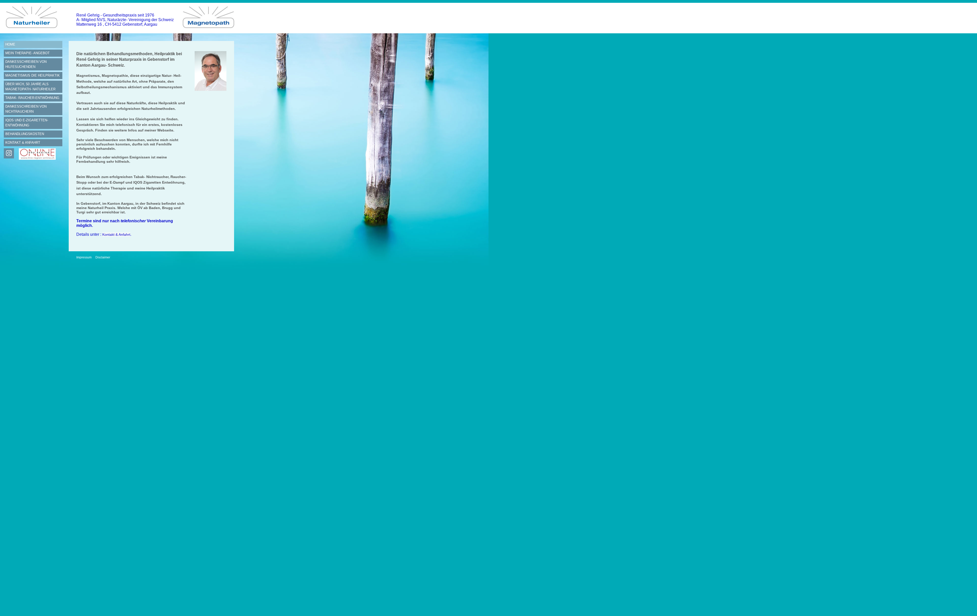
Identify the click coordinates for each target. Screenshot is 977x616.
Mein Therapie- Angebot (27, 53)
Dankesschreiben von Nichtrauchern (26, 109)
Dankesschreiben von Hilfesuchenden (26, 64)
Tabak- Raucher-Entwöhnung (32, 98)
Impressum (84, 257)
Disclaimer (102, 257)
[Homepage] (33, 32)
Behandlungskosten (24, 134)
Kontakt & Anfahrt (22, 142)
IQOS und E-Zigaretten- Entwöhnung (26, 122)
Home (10, 44)
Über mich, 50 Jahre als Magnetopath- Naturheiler (30, 86)
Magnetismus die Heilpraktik (32, 75)
